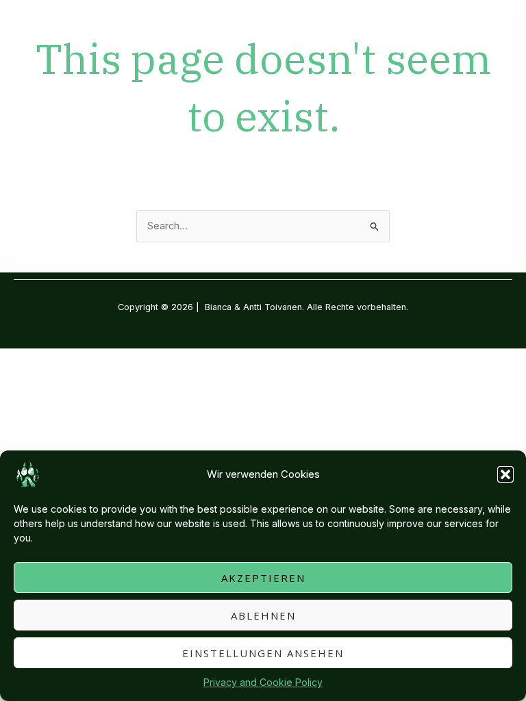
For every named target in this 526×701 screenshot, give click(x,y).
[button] (505, 474)
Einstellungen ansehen (263, 653)
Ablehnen (263, 615)
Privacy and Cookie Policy (263, 682)
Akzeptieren (263, 578)
